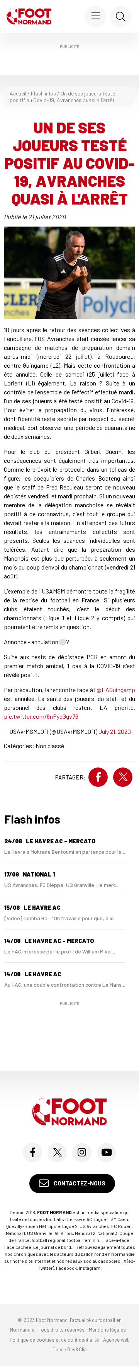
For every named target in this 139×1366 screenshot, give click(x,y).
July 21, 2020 (114, 731)
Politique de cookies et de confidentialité (54, 1340)
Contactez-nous (79, 1183)
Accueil (18, 93)
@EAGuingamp (116, 689)
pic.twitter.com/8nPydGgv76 (41, 716)
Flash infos (43, 93)
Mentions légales (107, 1330)
